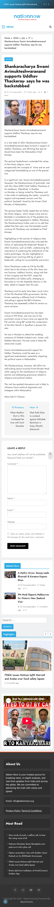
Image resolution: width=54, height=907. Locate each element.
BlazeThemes (26, 902)
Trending (9, 668)
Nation (8, 59)
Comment (12, 463)
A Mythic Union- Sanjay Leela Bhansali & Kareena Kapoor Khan (33, 576)
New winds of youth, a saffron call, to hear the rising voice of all (27, 837)
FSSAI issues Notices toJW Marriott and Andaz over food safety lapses (20, 4)
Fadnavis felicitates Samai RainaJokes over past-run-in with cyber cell (27, 845)
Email (10, 510)
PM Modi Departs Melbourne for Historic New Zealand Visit (33, 598)
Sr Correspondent (14, 92)
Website (11, 522)
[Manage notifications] (5, 901)
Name (11, 498)
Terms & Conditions (31, 810)
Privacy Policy (13, 810)
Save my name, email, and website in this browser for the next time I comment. (25, 535)
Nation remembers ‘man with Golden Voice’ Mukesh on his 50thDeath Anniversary (28, 854)
